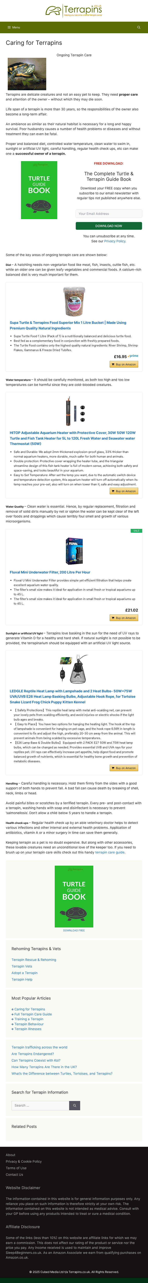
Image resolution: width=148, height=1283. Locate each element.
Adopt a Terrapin (25, 973)
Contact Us (14, 1175)
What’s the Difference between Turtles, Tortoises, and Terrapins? (62, 1073)
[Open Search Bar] (139, 27)
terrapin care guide (109, 852)
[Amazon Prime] (133, 356)
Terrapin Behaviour (29, 1024)
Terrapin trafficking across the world (39, 1047)
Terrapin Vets (22, 966)
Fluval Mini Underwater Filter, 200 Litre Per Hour (50, 572)
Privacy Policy (114, 241)
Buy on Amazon (126, 364)
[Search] (74, 1105)
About (10, 1155)
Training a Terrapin (28, 1019)
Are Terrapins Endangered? (33, 1054)
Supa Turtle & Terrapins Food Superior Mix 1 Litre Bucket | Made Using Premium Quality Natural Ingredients (68, 325)
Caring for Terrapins (29, 1009)
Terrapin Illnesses (27, 1029)
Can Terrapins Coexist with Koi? (36, 1060)
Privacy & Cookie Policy (24, 1161)
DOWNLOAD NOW (108, 226)
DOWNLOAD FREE (74, 930)
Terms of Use (16, 1168)
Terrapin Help (22, 979)
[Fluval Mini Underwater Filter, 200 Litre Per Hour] (74, 551)
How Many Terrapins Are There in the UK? (44, 1067)
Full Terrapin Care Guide (33, 1014)
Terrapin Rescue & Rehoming (34, 960)
